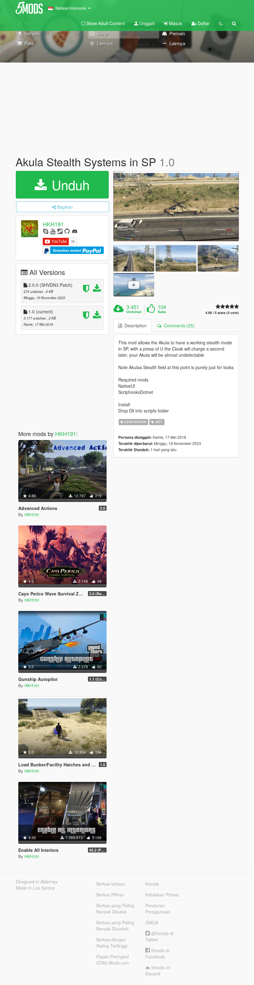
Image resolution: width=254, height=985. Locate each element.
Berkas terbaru (110, 884)
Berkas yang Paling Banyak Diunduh (115, 925)
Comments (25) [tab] (178, 325)
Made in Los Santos (35, 888)
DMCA (151, 922)
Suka (162, 312)
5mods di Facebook (157, 953)
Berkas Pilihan (110, 894)
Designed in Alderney (37, 881)
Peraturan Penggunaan (157, 908)
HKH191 (53, 224)
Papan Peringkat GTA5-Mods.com (112, 959)
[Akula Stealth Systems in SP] (176, 206)
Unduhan (134, 312)
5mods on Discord (158, 970)
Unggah (146, 23)
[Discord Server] (74, 230)
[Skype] (46, 230)
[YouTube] (53, 230)
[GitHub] (67, 230)
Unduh (69, 184)
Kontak (152, 884)
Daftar (203, 23)
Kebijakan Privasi (162, 894)
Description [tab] (134, 325)
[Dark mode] (220, 23)
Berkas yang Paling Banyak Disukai (115, 908)
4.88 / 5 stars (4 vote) (222, 312)
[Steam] (60, 230)
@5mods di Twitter (159, 936)
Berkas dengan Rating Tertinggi (111, 942)
